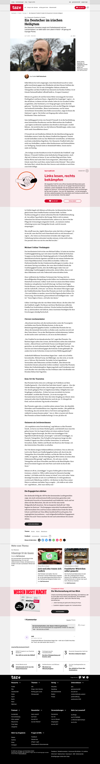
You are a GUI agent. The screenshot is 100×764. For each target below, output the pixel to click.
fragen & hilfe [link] (31, 2)
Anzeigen (14, 745)
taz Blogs (73, 715)
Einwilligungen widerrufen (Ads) (60, 756)
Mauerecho (14, 722)
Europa (24, 13)
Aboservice (34, 739)
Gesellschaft (15, 691)
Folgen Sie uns (74, 677)
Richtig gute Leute (36, 691)
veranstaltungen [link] (20, 2)
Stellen (53, 694)
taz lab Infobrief (35, 722)
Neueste (68, 620)
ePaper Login (35, 742)
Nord (12, 702)
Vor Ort (53, 717)
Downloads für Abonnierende (39, 744)
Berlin (13, 699)
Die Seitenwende (56, 691)
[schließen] (87, 170)
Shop (12, 742)
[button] (88, 7)
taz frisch (34, 717)
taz (16, 677)
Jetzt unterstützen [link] (33, 524)
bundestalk (14, 714)
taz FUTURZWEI (75, 717)
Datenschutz (61, 754)
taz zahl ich (74, 691)
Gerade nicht (81, 170)
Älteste (73, 620)
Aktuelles (54, 686)
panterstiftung (75, 696)
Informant (54, 754)
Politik (19, 13)
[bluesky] (83, 678)
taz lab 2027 (54, 724)
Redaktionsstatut (63, 751)
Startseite (13, 13)
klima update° (15, 719)
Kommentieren (35, 536)
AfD (32, 686)
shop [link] (26, 2)
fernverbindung (15, 717)
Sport (13, 696)
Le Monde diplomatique (78, 720)
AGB (74, 754)
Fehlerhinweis (44, 536)
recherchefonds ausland (78, 694)
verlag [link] (12, 2)
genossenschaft (75, 689)
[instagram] (87, 678)
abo (72, 686)
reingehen (14, 727)
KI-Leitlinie (85, 751)
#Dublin (33, 531)
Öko (12, 689)
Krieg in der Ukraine (37, 689)
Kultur (13, 694)
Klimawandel (35, 694)
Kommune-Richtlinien (74, 751)
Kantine (13, 740)
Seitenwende (79, 754)
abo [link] (70, 2)
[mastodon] (80, 678)
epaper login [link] (84, 2)
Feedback (34, 737)
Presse (53, 696)
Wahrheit (14, 704)
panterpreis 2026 (76, 699)
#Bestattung (44, 531)
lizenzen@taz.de (22, 753)
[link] (25, 7)
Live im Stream (55, 719)
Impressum (69, 754)
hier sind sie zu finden (43, 629)
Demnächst (54, 714)
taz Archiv (74, 722)
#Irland (38, 531)
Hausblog (54, 689)
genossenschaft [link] (76, 2)
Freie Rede (14, 724)
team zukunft (35, 714)
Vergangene (54, 722)
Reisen (13, 737)
